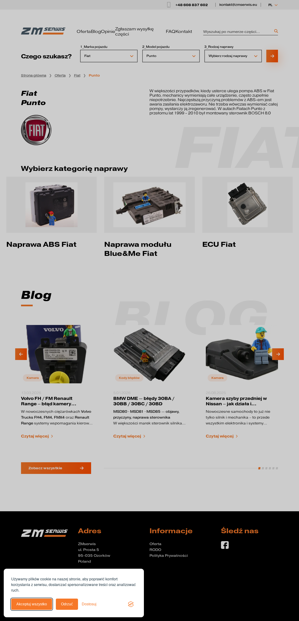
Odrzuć (67, 604)
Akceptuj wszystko (31, 604)
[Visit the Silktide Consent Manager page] (130, 604)
